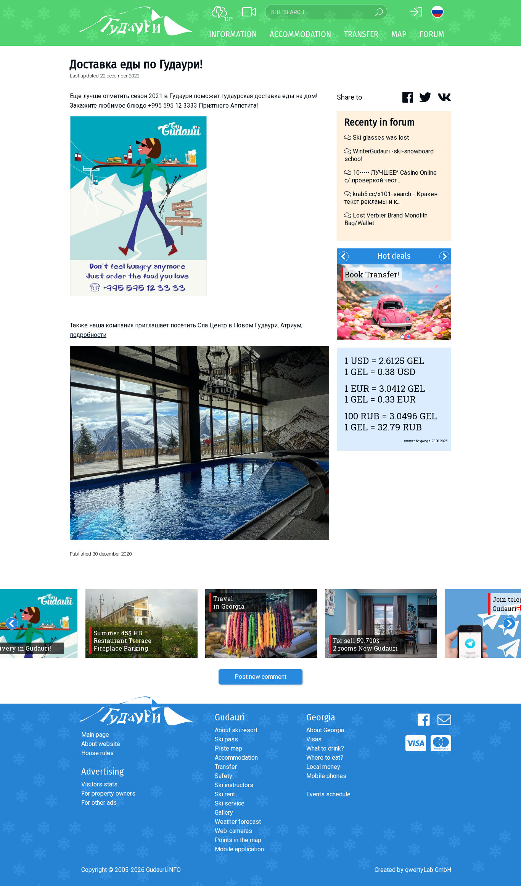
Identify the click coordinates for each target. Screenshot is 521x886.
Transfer (226, 766)
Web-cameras (233, 830)
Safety (223, 776)
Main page (95, 734)
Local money (323, 766)
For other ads (99, 802)
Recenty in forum (379, 122)
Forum (432, 34)
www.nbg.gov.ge (417, 441)
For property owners (108, 793)
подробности (88, 334)
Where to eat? (324, 757)
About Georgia (325, 730)
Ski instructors (234, 785)
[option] (394, 302)
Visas (314, 739)
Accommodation (236, 757)
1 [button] (402, 337)
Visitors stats (99, 784)
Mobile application (239, 849)
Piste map (228, 748)
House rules (97, 753)
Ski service (229, 803)
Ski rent (225, 794)
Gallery (224, 812)
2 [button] (408, 337)
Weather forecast (238, 821)
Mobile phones (326, 776)
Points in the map (238, 840)
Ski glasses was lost (380, 137)
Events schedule (328, 794)
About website (100, 743)
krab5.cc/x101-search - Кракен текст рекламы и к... (390, 197)
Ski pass (226, 739)
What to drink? (325, 748)
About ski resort (236, 730)
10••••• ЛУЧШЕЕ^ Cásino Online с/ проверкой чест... (390, 176)
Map (399, 34)
